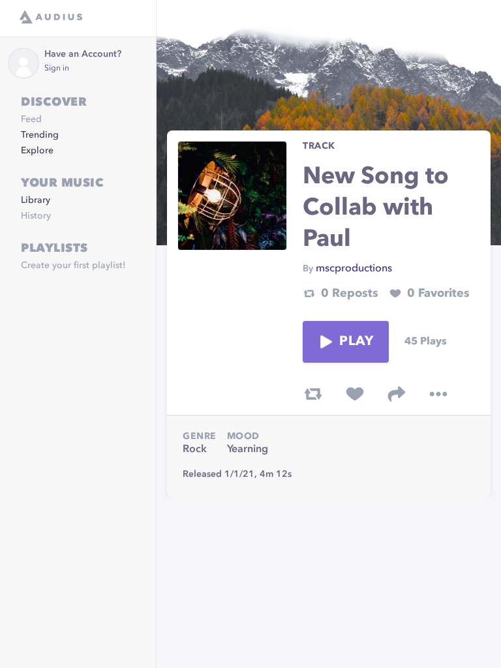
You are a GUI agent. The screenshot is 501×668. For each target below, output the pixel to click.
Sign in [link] (56, 68)
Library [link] (35, 200)
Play (356, 341)
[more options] (438, 394)
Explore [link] (37, 150)
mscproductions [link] (354, 269)
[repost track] (313, 394)
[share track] (396, 394)
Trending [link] (40, 135)
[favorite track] (354, 394)
